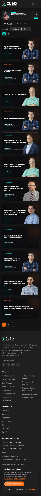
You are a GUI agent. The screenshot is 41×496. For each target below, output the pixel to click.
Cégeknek (6, 418)
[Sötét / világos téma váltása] (33, 4)
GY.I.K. (4, 432)
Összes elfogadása (14, 484)
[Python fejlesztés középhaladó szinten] (20, 48)
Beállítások (30, 489)
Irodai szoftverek (8, 387)
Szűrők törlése (23, 24)
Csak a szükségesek (15, 489)
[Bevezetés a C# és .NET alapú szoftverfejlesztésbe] (20, 166)
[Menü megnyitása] (37, 4)
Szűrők (9, 24)
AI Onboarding (7, 421)
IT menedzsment (8, 394)
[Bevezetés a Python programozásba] (20, 261)
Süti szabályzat (19, 479)
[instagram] (8, 365)
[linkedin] (13, 365)
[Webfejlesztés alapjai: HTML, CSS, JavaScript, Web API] (20, 284)
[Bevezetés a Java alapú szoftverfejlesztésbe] (20, 237)
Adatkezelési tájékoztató (11, 456)
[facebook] (3, 365)
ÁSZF (4, 452)
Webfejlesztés (27, 398)
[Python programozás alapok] (20, 72)
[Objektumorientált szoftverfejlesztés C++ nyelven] (20, 190)
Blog (3, 425)
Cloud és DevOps (9, 379)
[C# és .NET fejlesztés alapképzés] (20, 95)
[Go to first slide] (37, 15)
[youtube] (18, 365)
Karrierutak (6, 414)
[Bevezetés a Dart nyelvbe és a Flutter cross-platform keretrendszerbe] (20, 213)
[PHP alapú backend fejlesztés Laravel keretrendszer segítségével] (20, 308)
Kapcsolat (6, 428)
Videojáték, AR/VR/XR (30, 394)
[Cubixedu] (9, 4)
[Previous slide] (4, 15)
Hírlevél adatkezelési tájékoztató (14, 460)
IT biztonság (6, 390)
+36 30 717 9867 (15, 443)
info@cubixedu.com (15, 448)
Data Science (7, 383)
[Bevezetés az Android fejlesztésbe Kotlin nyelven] (20, 143)
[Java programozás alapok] (20, 119)
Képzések (5, 410)
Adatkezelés (8, 479)
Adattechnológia (8, 376)
